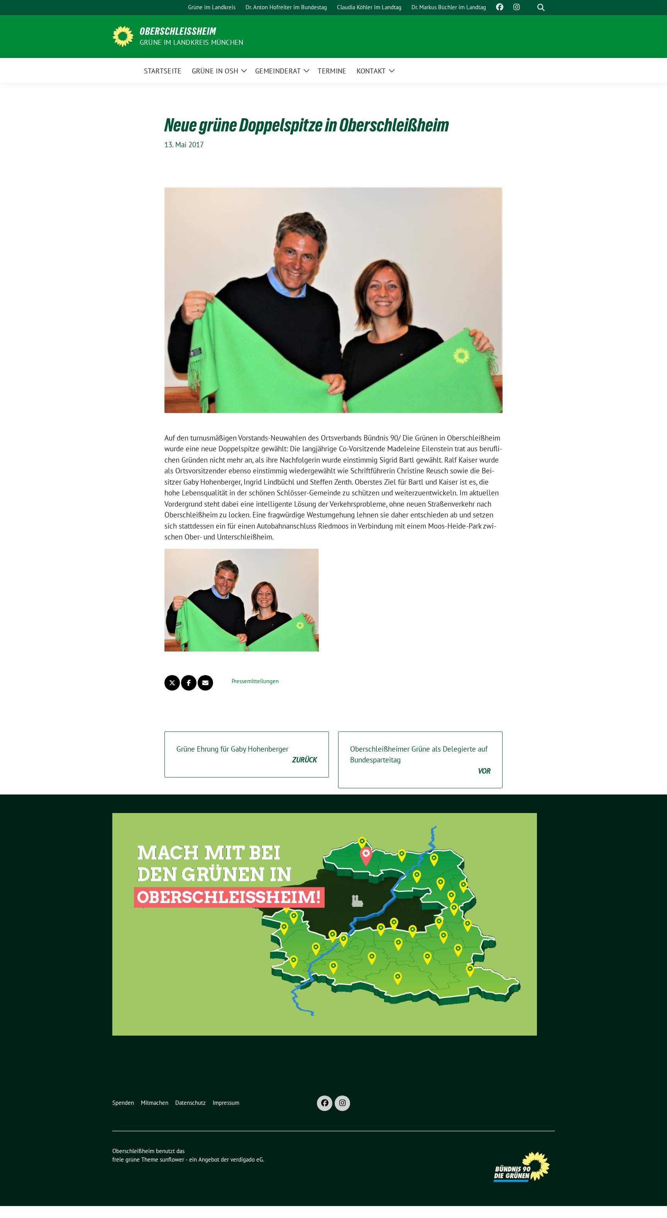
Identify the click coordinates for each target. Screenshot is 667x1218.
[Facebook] (324, 1103)
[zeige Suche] (540, 7)
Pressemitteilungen (255, 681)
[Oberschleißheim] (123, 35)
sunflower (172, 1159)
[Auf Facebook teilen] (188, 683)
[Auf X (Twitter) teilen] (172, 683)
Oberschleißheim (178, 31)
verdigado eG (246, 1159)
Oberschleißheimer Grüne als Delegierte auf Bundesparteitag (420, 760)
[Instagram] (342, 1103)
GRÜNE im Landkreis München (191, 42)
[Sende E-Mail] (205, 683)
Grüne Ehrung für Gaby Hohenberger (246, 754)
